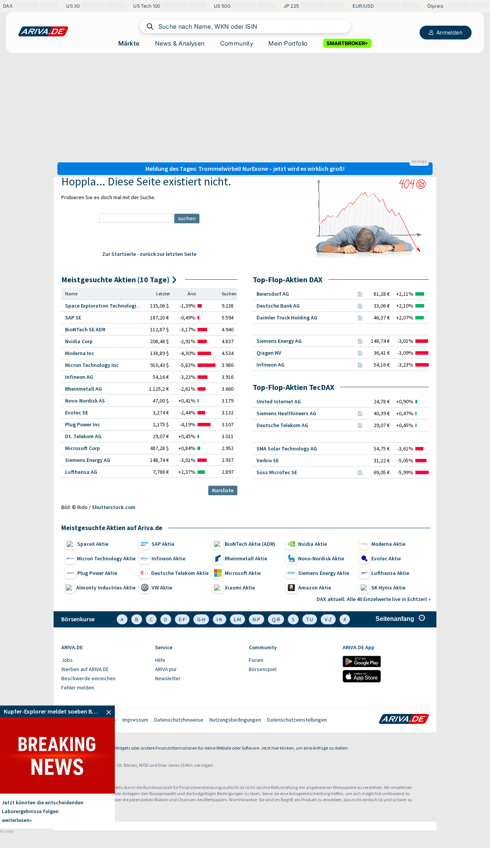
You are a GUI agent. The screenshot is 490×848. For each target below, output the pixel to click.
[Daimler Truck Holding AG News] (360, 317)
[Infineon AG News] (360, 364)
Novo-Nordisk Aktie (321, 558)
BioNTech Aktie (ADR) (250, 543)
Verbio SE (267, 460)
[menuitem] (104, 660)
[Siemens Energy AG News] (360, 340)
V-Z (328, 619)
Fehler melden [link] (77, 687)
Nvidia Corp (79, 341)
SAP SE (73, 317)
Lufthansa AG (81, 471)
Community (236, 43)
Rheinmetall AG (83, 388)
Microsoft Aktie (243, 573)
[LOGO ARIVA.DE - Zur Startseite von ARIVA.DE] (43, 31)
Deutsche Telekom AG (282, 425)
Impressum (135, 719)
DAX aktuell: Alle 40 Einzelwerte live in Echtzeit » (374, 599)
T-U (309, 619)
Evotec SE (76, 412)
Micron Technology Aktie (106, 558)
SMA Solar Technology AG (286, 448)
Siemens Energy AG (87, 460)
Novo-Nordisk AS (85, 400)
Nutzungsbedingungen (235, 719)
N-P (256, 619)
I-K (219, 619)
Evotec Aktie (386, 558)
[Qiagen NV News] (360, 352)
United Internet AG (278, 401)
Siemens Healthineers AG (286, 413)
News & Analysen (180, 43)
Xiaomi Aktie (240, 587)
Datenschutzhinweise (178, 719)
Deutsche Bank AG (278, 305)
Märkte (128, 43)
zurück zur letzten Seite (168, 253)
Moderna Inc (79, 353)
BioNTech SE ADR (85, 329)
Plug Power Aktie (97, 573)
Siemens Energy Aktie (323, 573)
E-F (182, 619)
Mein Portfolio (288, 43)
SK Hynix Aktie (388, 587)
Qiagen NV (268, 352)
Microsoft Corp (82, 448)
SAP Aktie (163, 543)
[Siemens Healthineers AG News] (360, 413)
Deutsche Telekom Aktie (180, 573)
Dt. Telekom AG (83, 436)
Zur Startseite (119, 253)
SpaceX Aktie (92, 543)
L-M (237, 619)
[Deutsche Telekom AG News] (360, 425)
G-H (201, 619)
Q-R (276, 619)
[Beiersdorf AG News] (360, 293)
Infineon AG (79, 376)
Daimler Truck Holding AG (286, 317)
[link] (57, 711)
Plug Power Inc (82, 424)
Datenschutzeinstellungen (297, 719)
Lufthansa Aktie (390, 573)
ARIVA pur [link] (166, 669)
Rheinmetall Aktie (246, 558)
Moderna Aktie (388, 543)
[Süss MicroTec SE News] (360, 472)
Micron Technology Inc (92, 365)
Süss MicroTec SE (276, 472)
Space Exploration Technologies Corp (109, 305)
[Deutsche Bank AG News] (360, 305)
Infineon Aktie (168, 558)
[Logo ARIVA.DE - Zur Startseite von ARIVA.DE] (404, 720)
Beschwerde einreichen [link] (88, 678)
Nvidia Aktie (312, 543)
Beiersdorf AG (272, 293)
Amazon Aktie (314, 587)
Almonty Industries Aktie (106, 587)
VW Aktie (162, 587)
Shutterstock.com (114, 507)
